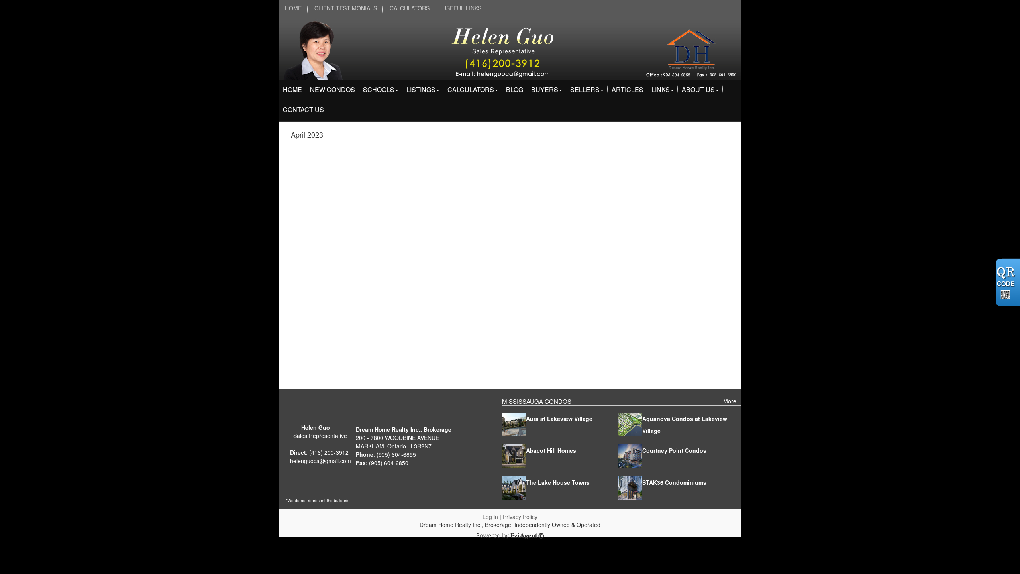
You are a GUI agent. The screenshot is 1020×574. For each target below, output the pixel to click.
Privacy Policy (520, 517)
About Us (698, 89)
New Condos (332, 89)
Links (660, 89)
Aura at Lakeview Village (559, 419)
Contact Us (303, 109)
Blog (514, 89)
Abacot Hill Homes (551, 450)
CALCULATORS (410, 8)
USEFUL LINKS (461, 8)
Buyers (544, 89)
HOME (293, 8)
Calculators (470, 89)
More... (732, 401)
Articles (627, 89)
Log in (490, 517)
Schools (378, 89)
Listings (420, 89)
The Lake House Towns (558, 482)
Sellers (585, 89)
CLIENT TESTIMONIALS (345, 8)
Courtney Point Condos (674, 450)
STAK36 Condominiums (674, 482)
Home (292, 89)
